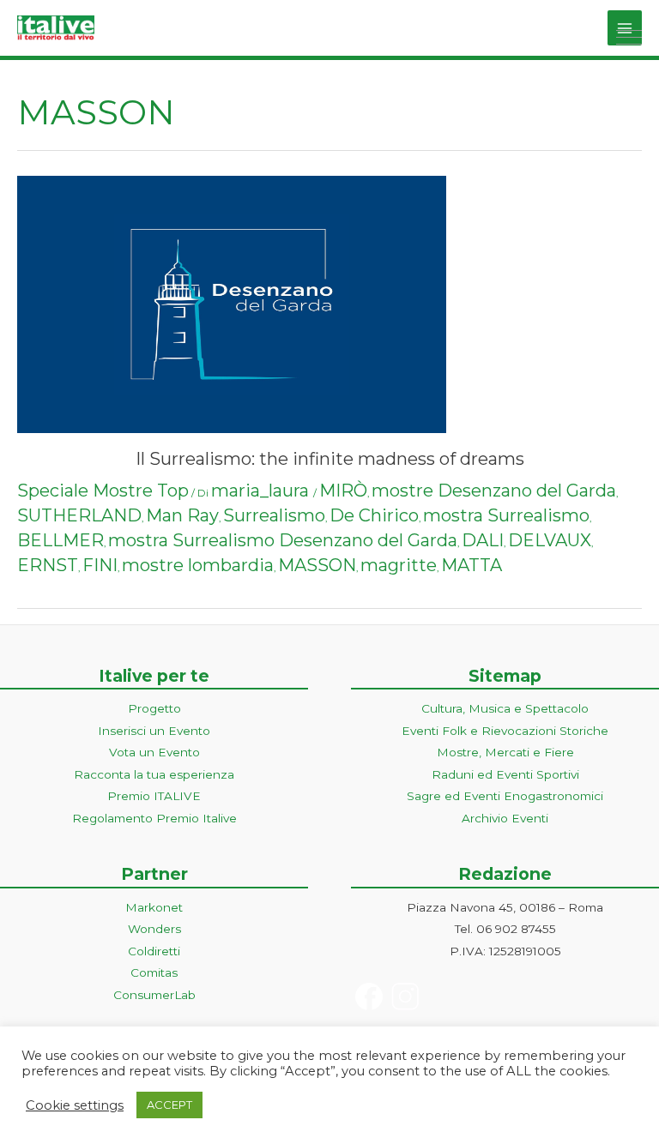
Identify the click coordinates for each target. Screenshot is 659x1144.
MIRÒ (343, 490)
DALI (483, 540)
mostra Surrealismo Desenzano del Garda (282, 540)
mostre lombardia (198, 565)
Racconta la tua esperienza (154, 774)
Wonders (154, 929)
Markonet (154, 907)
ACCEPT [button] (169, 1104)
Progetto (154, 708)
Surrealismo (274, 515)
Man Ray (182, 515)
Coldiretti (154, 951)
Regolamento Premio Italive (154, 818)
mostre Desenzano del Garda (494, 490)
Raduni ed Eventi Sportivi (505, 774)
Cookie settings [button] (75, 1105)
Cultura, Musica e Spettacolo (505, 708)
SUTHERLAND (79, 515)
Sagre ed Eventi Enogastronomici (505, 796)
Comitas (154, 972)
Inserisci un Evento (154, 731)
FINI (100, 565)
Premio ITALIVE (154, 796)
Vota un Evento (154, 752)
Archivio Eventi (505, 818)
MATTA (471, 565)
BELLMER (60, 540)
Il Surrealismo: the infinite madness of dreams (330, 459)
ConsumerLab (154, 995)
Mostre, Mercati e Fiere (505, 752)
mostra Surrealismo (506, 515)
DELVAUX (549, 540)
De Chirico (374, 515)
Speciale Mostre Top (103, 490)
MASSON (317, 565)
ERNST (47, 565)
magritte (398, 565)
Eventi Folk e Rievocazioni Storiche (505, 731)
